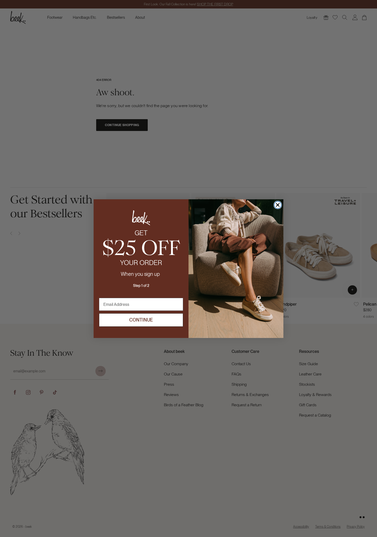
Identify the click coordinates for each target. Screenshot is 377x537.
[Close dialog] (277, 205)
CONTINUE (141, 320)
